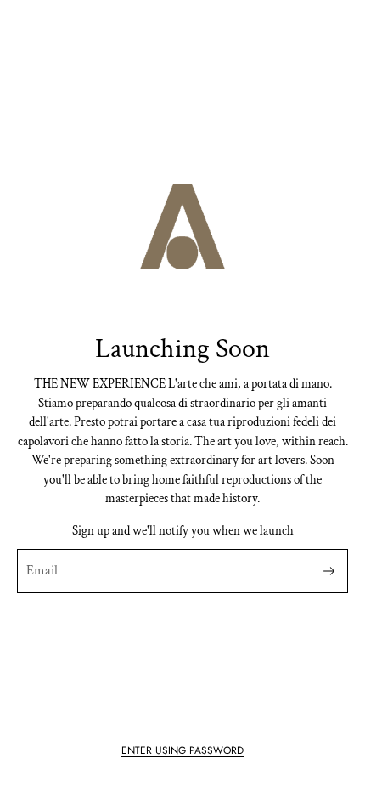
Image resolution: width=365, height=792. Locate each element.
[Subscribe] (328, 571)
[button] (182, 750)
